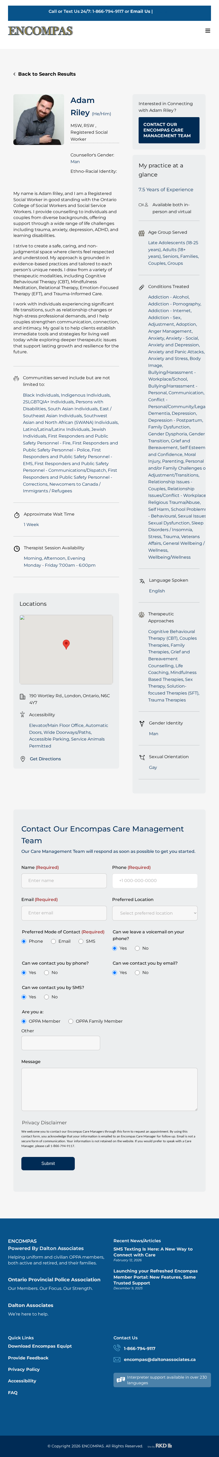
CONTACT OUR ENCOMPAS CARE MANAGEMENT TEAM (167, 130)
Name (40, 867)
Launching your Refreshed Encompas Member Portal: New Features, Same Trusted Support (156, 1277)
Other (27, 1030)
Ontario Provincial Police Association (54, 1280)
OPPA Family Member (99, 1021)
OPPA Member (44, 1021)
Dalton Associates (30, 1305)
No (145, 948)
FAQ (13, 1392)
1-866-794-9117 (139, 1348)
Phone (131, 867)
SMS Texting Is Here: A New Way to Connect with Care (153, 1252)
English (162, 11)
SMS (90, 941)
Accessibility (22, 1380)
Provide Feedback (28, 1357)
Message (31, 1061)
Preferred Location (133, 899)
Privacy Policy (24, 1369)
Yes (123, 948)
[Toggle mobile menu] (208, 30)
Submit (48, 1163)
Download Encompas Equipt (40, 1346)
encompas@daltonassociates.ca (160, 1359)
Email (39, 899)
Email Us (140, 11)
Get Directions (45, 758)
